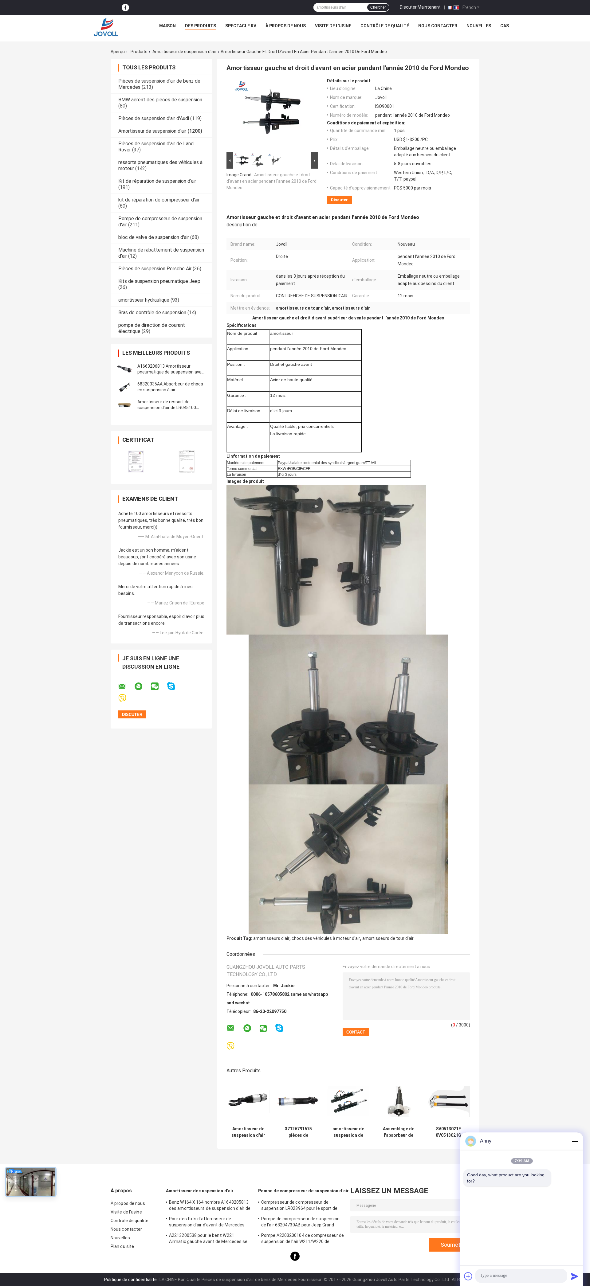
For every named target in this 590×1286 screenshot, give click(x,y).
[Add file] (468, 1276)
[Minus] (574, 1141)
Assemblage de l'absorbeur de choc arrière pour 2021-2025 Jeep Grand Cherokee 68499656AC (398, 1132)
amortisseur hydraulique (143, 300)
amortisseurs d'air (271, 938)
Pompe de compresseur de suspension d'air (303, 1190)
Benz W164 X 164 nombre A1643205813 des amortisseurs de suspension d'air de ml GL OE (209, 1206)
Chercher (378, 7)
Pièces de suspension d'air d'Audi (153, 118)
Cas (504, 25)
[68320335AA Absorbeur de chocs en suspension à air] (124, 387)
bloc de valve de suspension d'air (153, 237)
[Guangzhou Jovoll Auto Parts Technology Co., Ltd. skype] (175, 686)
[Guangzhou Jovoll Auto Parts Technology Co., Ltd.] (106, 27)
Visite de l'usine (333, 25)
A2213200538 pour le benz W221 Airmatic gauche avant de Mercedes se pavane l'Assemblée (208, 1239)
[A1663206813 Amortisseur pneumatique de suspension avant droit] (124, 369)
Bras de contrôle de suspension (152, 312)
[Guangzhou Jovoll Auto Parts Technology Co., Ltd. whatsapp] (142, 686)
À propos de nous (286, 25)
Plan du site (122, 1246)
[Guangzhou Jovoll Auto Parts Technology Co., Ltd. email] (126, 686)
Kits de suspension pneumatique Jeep (159, 281)
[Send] (575, 1276)
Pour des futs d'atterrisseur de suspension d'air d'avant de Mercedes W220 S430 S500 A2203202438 (207, 1222)
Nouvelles (478, 25)
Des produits (200, 25)
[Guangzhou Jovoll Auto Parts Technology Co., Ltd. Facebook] (125, 7)
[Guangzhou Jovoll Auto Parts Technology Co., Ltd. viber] (126, 698)
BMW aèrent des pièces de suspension (160, 100)
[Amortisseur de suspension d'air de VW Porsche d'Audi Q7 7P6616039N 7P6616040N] (248, 1101)
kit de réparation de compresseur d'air (159, 200)
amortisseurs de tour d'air (388, 938)
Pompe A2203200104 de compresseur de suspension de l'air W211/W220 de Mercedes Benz (302, 1239)
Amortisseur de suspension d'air (184, 51)
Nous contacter (437, 25)
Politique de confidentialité (130, 1279)
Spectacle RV (240, 25)
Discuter (339, 199)
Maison (167, 25)
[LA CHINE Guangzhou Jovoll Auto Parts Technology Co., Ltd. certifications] (136, 461)
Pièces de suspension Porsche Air (154, 269)
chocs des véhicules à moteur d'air (326, 938)
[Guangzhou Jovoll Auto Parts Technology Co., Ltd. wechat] (158, 686)
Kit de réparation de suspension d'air (157, 181)
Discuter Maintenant (420, 7)
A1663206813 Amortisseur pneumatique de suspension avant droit (171, 372)
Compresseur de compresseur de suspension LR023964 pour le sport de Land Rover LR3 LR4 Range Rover (299, 1206)
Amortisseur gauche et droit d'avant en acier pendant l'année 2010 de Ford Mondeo (271, 181)
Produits (139, 51)
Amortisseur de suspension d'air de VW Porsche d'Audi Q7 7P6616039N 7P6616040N (248, 1132)
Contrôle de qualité (384, 25)
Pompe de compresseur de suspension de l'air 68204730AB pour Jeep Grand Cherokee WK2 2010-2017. (300, 1222)
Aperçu (118, 51)
